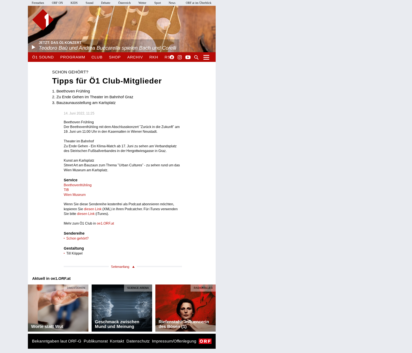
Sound (89, 2)
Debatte (105, 2)
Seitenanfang (120, 266)
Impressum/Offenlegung (174, 341)
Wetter (142, 2)
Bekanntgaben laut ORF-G (56, 341)
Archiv (135, 57)
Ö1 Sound (43, 57)
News (172, 2)
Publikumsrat (96, 341)
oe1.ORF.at (105, 223)
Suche (196, 57)
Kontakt (117, 341)
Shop (115, 57)
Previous (31, 306)
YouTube (188, 57)
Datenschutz (138, 341)
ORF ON (57, 2)
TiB (66, 190)
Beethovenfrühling (78, 185)
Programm (72, 57)
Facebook (172, 57)
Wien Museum (75, 195)
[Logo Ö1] (43, 19)
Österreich (124, 2)
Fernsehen (38, 2)
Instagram (180, 57)
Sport (157, 2)
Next (212, 306)
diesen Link (92, 209)
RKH (153, 57)
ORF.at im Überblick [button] (198, 2)
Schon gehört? (77, 238)
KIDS (74, 2)
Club (97, 57)
